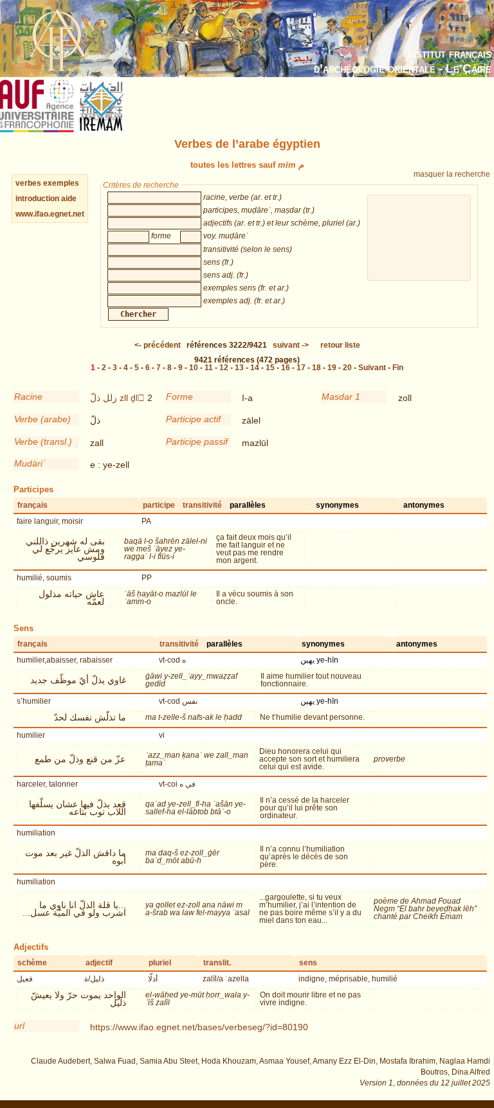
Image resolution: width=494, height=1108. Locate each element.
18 (316, 367)
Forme (179, 396)
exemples (61, 183)
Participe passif (197, 441)
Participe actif (193, 419)
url (19, 1026)
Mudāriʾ (30, 463)
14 (254, 367)
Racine (28, 396)
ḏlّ (138, 398)
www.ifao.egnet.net (49, 214)
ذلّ (95, 398)
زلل (110, 398)
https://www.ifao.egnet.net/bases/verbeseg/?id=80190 (199, 1027)
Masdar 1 (341, 396)
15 (270, 367)
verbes (28, 183)
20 (347, 367)
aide (69, 198)
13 (239, 367)
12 (223, 367)
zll (124, 398)
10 (193, 367)
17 (301, 367)
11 (209, 367)
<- (157, 345)
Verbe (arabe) (42, 419)
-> (291, 345)
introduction (38, 198)
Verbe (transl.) (43, 441)
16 (285, 367)
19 (331, 367)
